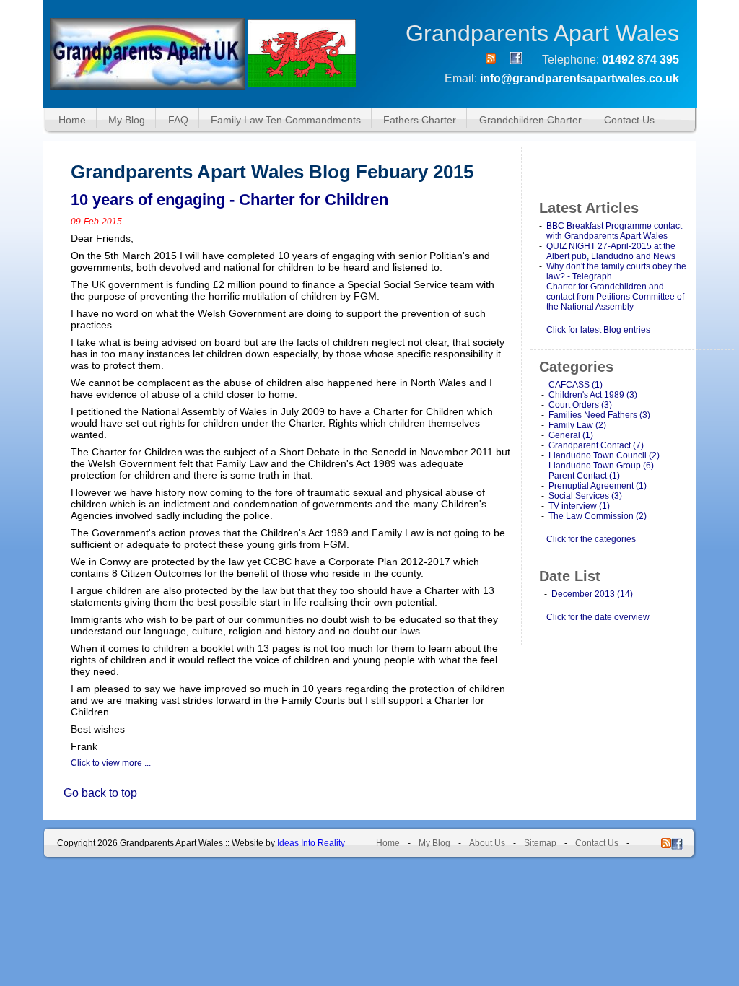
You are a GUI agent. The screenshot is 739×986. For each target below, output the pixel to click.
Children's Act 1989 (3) (592, 395)
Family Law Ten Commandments (286, 120)
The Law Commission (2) (597, 516)
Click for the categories (591, 539)
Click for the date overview (598, 617)
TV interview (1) (579, 506)
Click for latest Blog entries (598, 330)
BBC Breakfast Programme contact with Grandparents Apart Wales (614, 231)
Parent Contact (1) (584, 476)
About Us (487, 843)
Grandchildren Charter (530, 120)
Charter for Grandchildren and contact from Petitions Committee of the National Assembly (615, 297)
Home (72, 120)
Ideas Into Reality (311, 843)
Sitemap (540, 843)
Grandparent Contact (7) (596, 445)
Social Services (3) (585, 496)
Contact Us (629, 120)
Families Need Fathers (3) (599, 415)
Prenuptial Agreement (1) (597, 486)
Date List (569, 576)
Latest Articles (589, 208)
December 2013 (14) (592, 594)
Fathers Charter (419, 120)
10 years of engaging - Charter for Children (229, 200)
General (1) (570, 435)
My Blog (126, 120)
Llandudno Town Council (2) (604, 455)
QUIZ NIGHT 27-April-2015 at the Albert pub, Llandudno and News (610, 251)
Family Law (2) (577, 425)
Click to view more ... (111, 763)
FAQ (178, 120)
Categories (576, 367)
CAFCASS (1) (575, 385)
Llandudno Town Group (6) (601, 466)
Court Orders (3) (580, 405)
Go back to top (100, 793)
